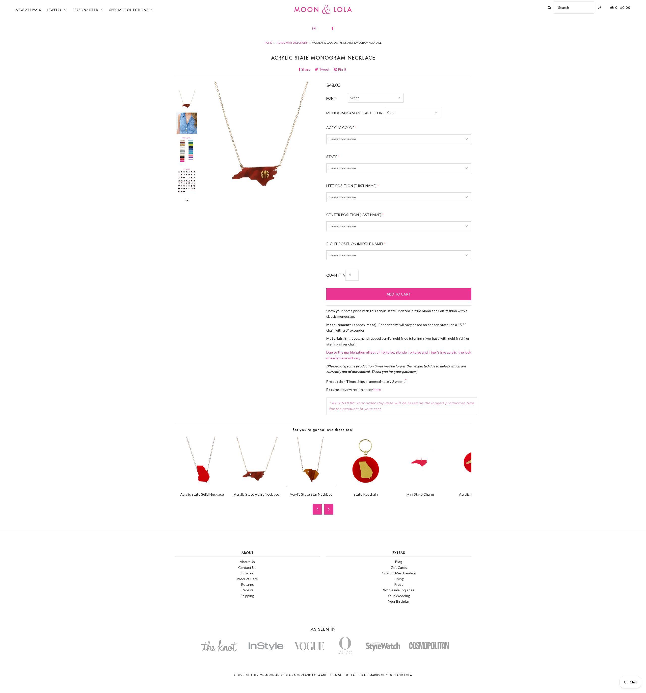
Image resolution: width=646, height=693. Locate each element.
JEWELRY (54, 10)
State (331, 156)
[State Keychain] (365, 485)
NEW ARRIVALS (28, 10)
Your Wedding (399, 596)
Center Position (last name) (353, 214)
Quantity (335, 275)
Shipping (247, 596)
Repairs (247, 590)
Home (268, 42)
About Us (247, 561)
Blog (398, 561)
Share (307, 69)
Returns (247, 584)
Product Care (247, 579)
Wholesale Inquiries (398, 590)
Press (398, 584)
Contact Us (247, 567)
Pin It (341, 69)
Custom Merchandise (399, 573)
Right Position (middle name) (354, 244)
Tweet (325, 69)
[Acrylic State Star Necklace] (311, 485)
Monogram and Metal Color (354, 113)
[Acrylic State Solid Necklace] (202, 485)
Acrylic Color (340, 127)
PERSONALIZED (85, 10)
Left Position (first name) (351, 185)
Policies (247, 573)
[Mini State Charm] (420, 485)
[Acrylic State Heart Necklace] (256, 485)
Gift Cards (399, 567)
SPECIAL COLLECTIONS (128, 10)
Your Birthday (399, 601)
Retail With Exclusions (292, 42)
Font (331, 98)
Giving (399, 579)
